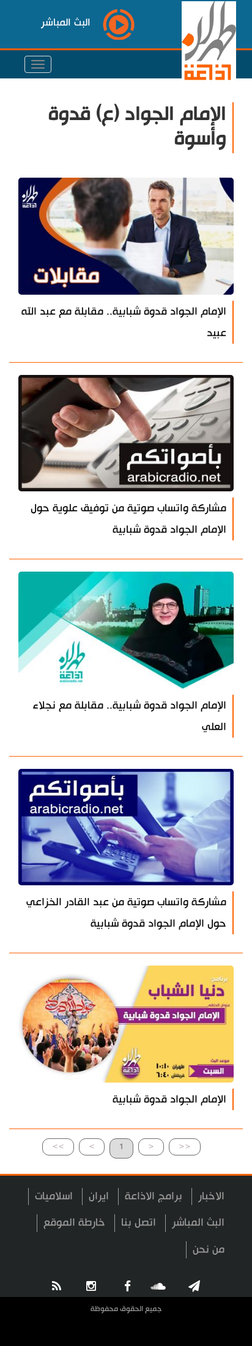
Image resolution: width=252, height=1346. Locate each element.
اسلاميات (54, 1196)
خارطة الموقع (74, 1222)
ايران (99, 1196)
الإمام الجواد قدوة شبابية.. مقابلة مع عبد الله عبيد (123, 322)
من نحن (208, 1249)
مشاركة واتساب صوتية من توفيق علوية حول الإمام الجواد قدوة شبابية (128, 519)
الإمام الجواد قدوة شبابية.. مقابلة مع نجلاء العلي (129, 716)
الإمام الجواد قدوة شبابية (169, 1099)
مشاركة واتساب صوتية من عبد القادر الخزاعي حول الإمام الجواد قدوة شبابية (126, 913)
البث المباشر (198, 1222)
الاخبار (211, 1196)
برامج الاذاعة (153, 1196)
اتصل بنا (138, 1222)
